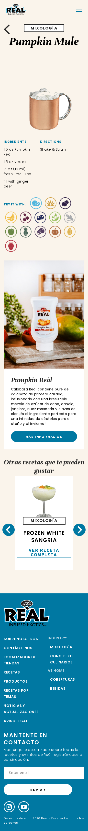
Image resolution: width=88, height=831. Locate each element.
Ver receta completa (44, 553)
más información (44, 437)
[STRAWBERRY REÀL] (11, 247)
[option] (44, 95)
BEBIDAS (58, 688)
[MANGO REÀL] (69, 233)
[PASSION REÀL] (40, 233)
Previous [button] (8, 530)
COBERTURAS (62, 679)
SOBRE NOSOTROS (21, 638)
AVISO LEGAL (16, 720)
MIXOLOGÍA (61, 647)
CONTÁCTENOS (18, 647)
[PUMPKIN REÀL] (55, 233)
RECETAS (12, 672)
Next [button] (79, 530)
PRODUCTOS (16, 681)
